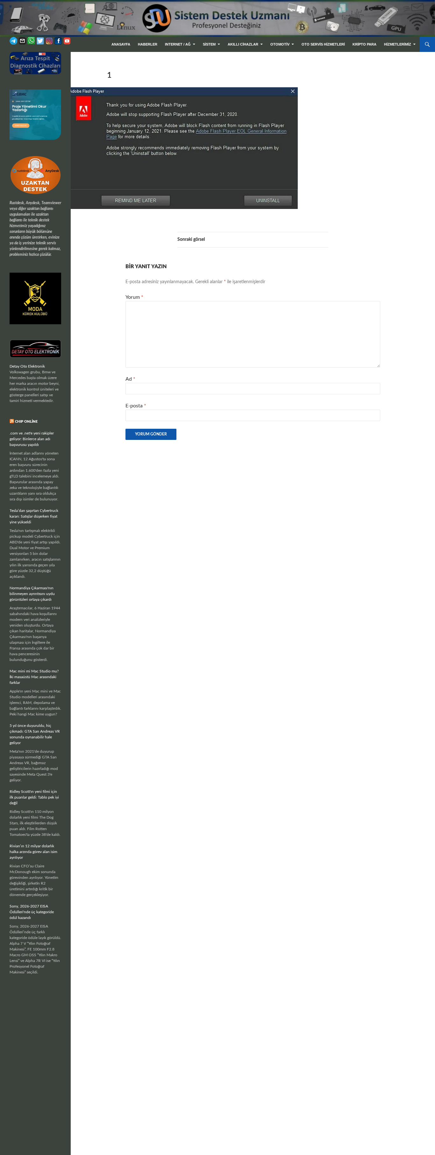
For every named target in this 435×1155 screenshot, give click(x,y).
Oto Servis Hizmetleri (323, 44)
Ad (130, 379)
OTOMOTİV (279, 44)
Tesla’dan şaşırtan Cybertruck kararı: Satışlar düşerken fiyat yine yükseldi (34, 516)
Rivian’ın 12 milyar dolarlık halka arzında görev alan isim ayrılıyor (33, 851)
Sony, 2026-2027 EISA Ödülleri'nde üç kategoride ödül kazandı (32, 912)
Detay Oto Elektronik (27, 366)
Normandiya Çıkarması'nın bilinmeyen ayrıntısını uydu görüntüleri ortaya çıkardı (32, 593)
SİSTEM (209, 44)
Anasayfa (120, 44)
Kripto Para (364, 44)
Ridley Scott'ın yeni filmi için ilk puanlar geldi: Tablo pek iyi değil (34, 797)
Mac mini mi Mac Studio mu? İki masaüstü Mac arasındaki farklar (34, 677)
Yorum (134, 297)
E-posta (135, 405)
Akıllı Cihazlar (243, 44)
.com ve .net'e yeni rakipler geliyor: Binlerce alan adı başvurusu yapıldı (32, 439)
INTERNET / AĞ (178, 44)
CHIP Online (26, 421)
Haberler (147, 44)
